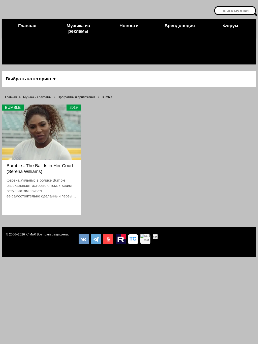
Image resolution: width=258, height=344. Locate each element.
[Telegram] (96, 239)
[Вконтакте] (84, 239)
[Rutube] (121, 239)
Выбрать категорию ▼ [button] (31, 78)
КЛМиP (30, 234)
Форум (230, 25)
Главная (27, 25)
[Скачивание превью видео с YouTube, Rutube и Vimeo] (133, 239)
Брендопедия (180, 25)
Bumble (107, 97)
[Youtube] (108, 239)
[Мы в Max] (145, 239)
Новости (129, 25)
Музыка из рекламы (78, 28)
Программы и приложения (76, 97)
